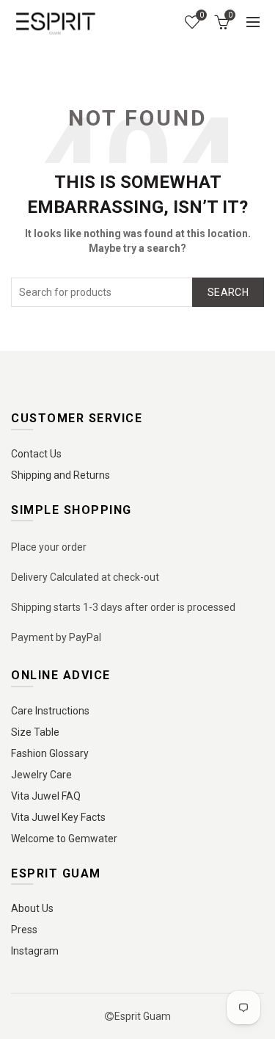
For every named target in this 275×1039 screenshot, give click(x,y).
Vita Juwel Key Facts (58, 817)
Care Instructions (50, 711)
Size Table (35, 732)
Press (24, 929)
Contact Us (36, 454)
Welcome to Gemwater (64, 838)
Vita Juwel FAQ (46, 796)
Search (228, 292)
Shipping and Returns (60, 475)
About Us (32, 908)
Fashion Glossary (50, 753)
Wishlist (201, 15)
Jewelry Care (41, 775)
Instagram (35, 951)
